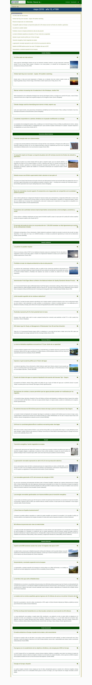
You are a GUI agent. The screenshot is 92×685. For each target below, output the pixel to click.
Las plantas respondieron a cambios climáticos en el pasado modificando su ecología (39, 126)
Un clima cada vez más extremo (20, 23)
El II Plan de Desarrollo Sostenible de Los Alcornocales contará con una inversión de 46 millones (42, 619)
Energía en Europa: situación (22, 671)
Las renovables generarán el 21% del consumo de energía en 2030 (34, 485)
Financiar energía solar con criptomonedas (23, 29)
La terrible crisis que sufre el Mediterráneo (26, 586)
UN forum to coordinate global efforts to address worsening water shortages (37, 432)
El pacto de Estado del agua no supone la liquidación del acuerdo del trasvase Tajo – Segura (41, 385)
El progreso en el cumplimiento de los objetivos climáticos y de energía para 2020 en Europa (41, 656)
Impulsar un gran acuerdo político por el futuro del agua (26, 45)
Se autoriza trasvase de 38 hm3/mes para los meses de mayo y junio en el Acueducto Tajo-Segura (43, 416)
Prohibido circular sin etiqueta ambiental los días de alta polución (28, 38)
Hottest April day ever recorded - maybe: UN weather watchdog (28, 26)
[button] (37, 2)
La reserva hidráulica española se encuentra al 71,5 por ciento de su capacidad (31, 41)
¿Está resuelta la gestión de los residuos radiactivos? (29, 304)
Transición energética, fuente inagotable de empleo (25, 48)
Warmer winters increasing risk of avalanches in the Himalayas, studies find (36, 98)
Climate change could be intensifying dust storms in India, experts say (35, 112)
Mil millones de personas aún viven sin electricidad (29, 532)
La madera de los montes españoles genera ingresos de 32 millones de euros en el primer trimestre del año (46, 604)
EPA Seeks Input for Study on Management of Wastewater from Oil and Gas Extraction (39, 334)
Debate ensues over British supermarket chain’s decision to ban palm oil (35, 183)
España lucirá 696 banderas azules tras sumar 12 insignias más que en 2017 (31, 54)
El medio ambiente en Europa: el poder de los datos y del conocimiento (35, 640)
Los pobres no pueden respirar (20, 35)
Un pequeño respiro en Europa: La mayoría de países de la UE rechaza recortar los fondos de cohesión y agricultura (40, 32)
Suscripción (73, 2)
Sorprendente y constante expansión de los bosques (25, 57)
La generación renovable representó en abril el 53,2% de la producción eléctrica (32, 51)
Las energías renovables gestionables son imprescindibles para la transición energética (40, 502)
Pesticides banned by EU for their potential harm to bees (31, 320)
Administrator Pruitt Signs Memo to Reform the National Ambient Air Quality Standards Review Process (44, 288)
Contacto (68, 2)
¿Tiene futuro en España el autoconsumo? (26, 518)
